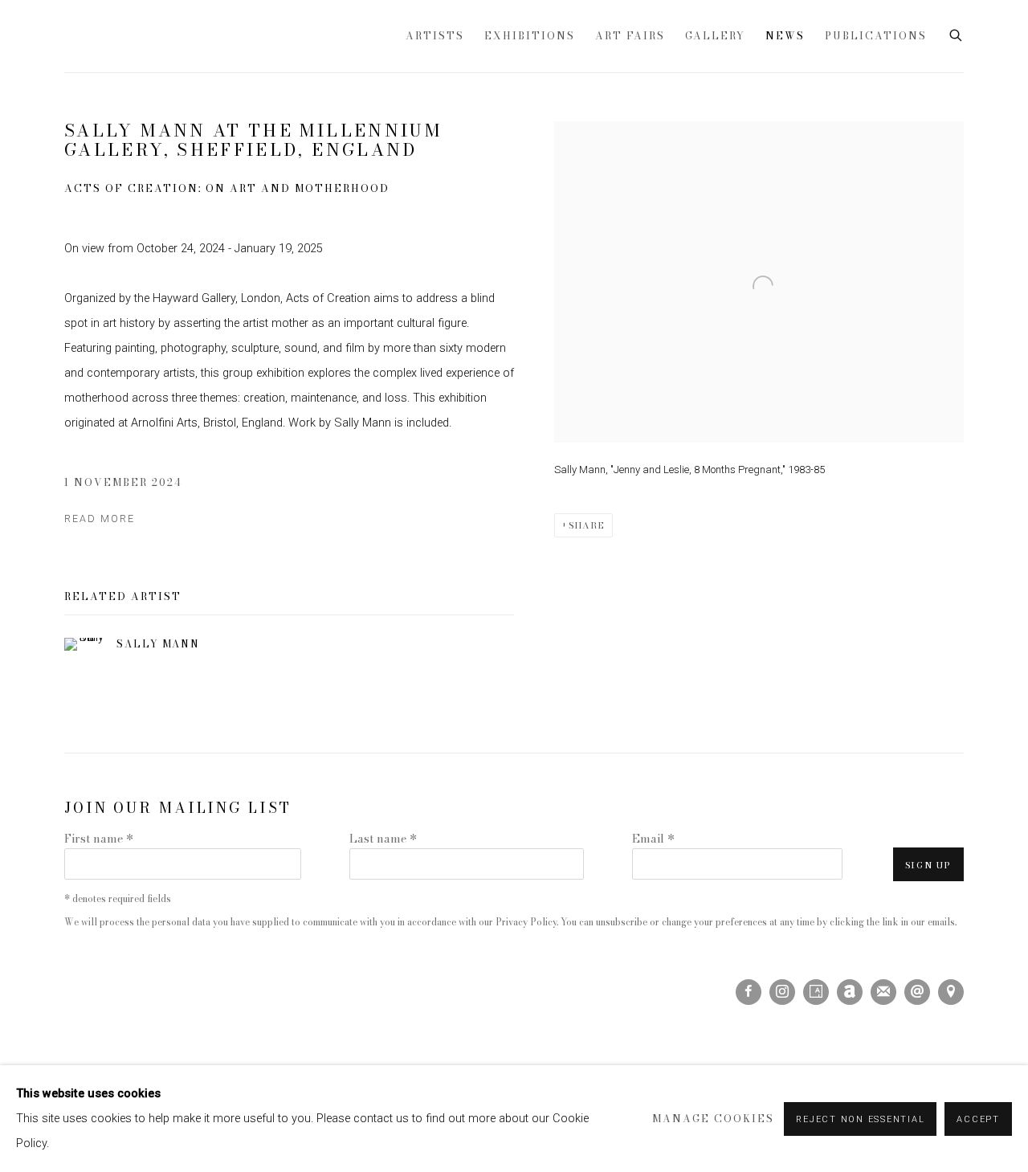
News (785, 35)
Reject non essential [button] (860, 1119)
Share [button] (587, 525)
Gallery (715, 35)
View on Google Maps (951, 992)
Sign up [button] (928, 865)
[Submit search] (956, 33)
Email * (653, 838)
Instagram (782, 992)
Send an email (917, 992)
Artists (435, 35)
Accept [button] (978, 1119)
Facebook (748, 992)
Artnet (850, 992)
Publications (876, 35)
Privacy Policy (526, 922)
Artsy (816, 992)
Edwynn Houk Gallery (227, 36)
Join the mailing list (883, 992)
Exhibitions (529, 35)
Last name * (383, 838)
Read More (99, 518)
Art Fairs (630, 35)
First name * (98, 838)
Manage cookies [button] (713, 1118)
